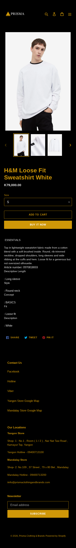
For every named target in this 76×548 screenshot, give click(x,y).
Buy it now (38, 224)
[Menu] (70, 14)
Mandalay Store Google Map (24, 410)
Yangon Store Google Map (23, 400)
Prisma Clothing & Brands (32, 536)
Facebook (13, 371)
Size (6, 195)
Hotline (11, 381)
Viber (10, 391)
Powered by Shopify (56, 536)
